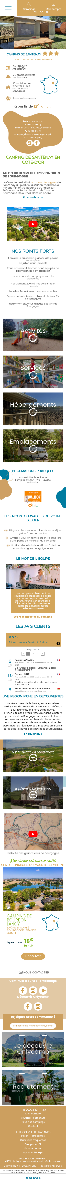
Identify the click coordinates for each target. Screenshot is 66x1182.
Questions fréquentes (33, 1140)
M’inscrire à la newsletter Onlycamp (33, 1026)
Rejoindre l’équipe (33, 1153)
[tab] (22, 46)
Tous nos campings (33, 1122)
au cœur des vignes (44, 182)
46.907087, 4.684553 (40, 128)
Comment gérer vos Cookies (40, 1173)
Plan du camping (33, 138)
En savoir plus (33, 734)
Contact (33, 1126)
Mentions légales (44, 1171)
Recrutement (33, 1087)
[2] (43, 654)
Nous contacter (36, 973)
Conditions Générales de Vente (18, 1171)
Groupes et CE (33, 1144)
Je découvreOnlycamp (33, 1049)
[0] (23, 654)
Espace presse (33, 1148)
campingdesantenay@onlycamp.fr (33, 134)
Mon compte (53, 9)
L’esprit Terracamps (33, 1136)
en (35, 12)
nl (47, 12)
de (41, 12)
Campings (29, 9)
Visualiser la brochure (33, 1118)
